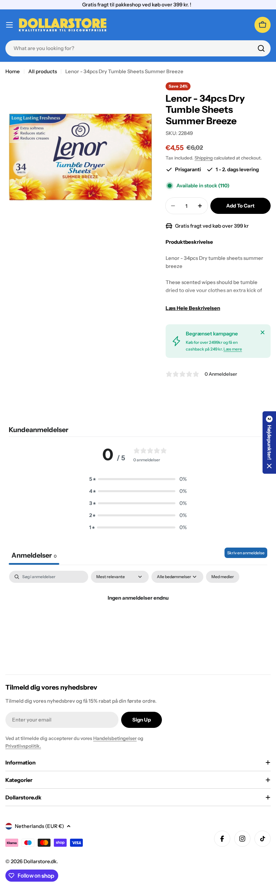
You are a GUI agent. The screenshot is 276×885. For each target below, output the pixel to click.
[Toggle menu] (9, 25)
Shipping (204, 157)
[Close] (262, 332)
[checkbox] (222, 577)
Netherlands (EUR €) (39, 826)
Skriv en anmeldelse (246, 552)
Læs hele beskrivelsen (193, 308)
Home (12, 71)
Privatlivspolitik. (23, 746)
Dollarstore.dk (40, 861)
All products (42, 71)
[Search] (261, 48)
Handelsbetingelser (115, 738)
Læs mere (232, 349)
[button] (138, 479)
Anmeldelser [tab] (34, 555)
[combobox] (138, 48)
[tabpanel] (138, 620)
